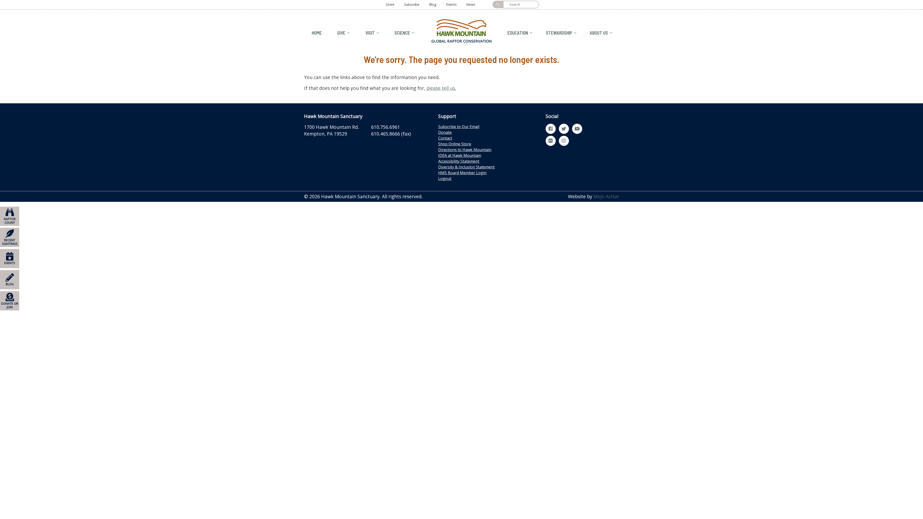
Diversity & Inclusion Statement (466, 167)
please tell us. (441, 88)
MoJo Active (606, 196)
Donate (445, 132)
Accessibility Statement (458, 161)
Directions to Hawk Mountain (464, 149)
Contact (445, 138)
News (470, 4)
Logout (444, 178)
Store (390, 4)
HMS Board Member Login (462, 172)
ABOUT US (599, 33)
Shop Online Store (454, 144)
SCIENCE (402, 33)
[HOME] (461, 30)
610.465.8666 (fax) (391, 133)
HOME (317, 33)
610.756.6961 (385, 127)
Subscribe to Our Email (458, 126)
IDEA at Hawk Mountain (459, 155)
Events (451, 4)
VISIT (370, 33)
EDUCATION (517, 33)
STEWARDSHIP (559, 33)
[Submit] (498, 4)
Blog (433, 4)
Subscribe (411, 4)
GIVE (341, 33)
